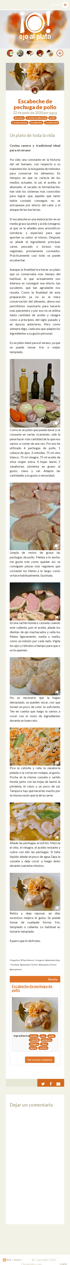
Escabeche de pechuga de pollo (35, 104)
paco (53, 113)
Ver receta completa (39, 1059)
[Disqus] (35, 1166)
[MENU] (65, 5)
